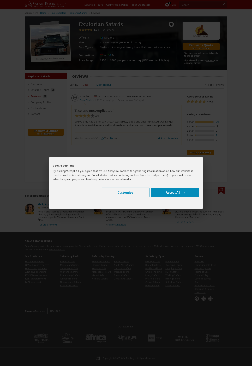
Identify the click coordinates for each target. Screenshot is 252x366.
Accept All (173, 192)
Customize (125, 192)
